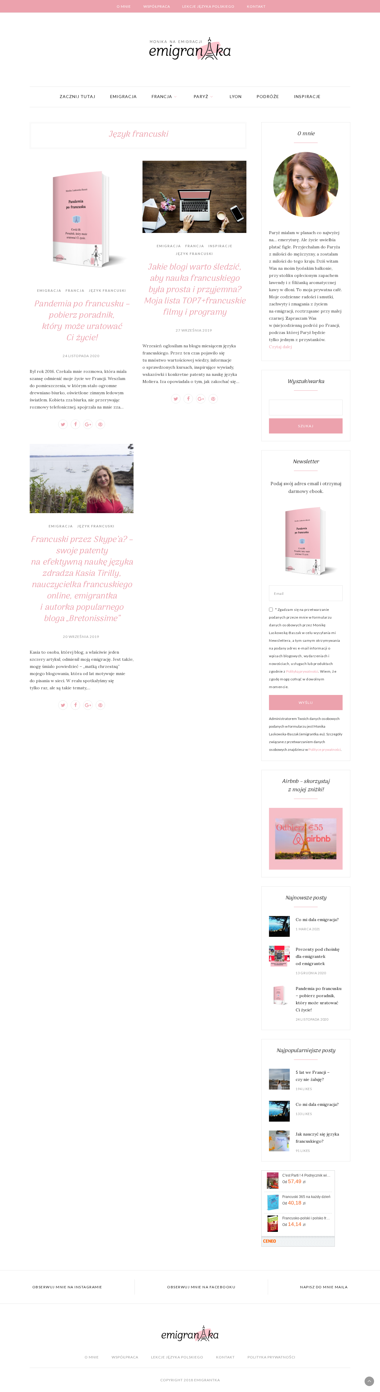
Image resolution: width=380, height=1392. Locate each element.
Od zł (293, 1181)
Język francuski (107, 290)
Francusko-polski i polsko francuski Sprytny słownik (306, 1218)
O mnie (124, 6)
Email (279, 593)
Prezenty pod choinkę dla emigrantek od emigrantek (318, 956)
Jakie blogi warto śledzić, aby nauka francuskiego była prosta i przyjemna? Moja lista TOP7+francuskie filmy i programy (195, 290)
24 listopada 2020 (81, 356)
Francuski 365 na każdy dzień (306, 1197)
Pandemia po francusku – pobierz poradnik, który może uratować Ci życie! (81, 321)
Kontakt (256, 6)
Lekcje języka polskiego (208, 6)
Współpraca (156, 6)
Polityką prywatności (302, 671)
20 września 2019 (81, 636)
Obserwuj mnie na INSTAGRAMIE (67, 1287)
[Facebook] (75, 424)
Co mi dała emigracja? (317, 919)
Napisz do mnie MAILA (324, 1287)
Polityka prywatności (271, 1357)
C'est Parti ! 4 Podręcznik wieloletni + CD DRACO (306, 1175)
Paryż (201, 96)
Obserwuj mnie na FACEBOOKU (201, 1287)
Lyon (236, 96)
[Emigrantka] (190, 48)
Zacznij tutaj (77, 96)
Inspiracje (307, 96)
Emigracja (123, 96)
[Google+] (88, 424)
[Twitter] (63, 424)
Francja (162, 96)
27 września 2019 (194, 330)
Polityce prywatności (324, 749)
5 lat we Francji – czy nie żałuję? (313, 1076)
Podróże (267, 96)
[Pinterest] (100, 424)
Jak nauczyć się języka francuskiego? (317, 1137)
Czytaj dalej (280, 346)
